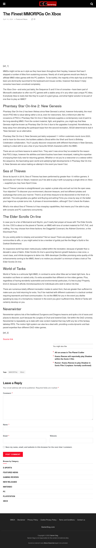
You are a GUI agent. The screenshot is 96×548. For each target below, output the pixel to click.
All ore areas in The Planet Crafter (69, 352)
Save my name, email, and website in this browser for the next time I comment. (39, 447)
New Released (10, 482)
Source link (8, 339)
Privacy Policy (33, 520)
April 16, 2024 (8, 19)
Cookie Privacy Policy (48, 520)
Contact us (81, 520)
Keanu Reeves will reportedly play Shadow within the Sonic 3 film (73, 357)
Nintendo (7, 486)
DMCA (12, 520)
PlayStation (9, 496)
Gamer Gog (54, 535)
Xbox (22, 372)
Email (6, 436)
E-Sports (7, 467)
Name (6, 424)
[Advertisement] (48, 39)
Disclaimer (21, 520)
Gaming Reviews (11, 477)
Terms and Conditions (67, 520)
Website (53, 436)
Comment (8, 393)
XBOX (5, 501)
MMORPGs (13, 372)
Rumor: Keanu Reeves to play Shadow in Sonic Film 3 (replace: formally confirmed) (73, 364)
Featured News (21, 19)
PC (4, 491)
